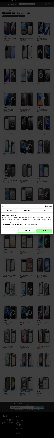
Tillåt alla (44, 230)
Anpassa (26, 230)
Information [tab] (27, 210)
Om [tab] (44, 210)
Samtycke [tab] (9, 210)
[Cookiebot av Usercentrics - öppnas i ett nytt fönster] (46, 206)
